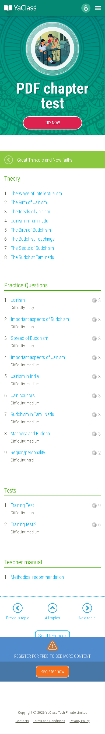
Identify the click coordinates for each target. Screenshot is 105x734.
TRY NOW (52, 122)
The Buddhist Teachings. (33, 239)
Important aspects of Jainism (38, 357)
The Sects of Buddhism (32, 248)
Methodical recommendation (37, 577)
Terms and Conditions (49, 721)
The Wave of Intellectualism (36, 193)
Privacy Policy (80, 721)
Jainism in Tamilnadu (29, 221)
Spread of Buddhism (29, 338)
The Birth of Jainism (29, 202)
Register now (52, 671)
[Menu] (98, 8)
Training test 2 (24, 524)
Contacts (22, 721)
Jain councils (23, 395)
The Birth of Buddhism (31, 230)
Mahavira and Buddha (30, 433)
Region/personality (28, 452)
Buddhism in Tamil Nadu (32, 414)
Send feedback (52, 636)
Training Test (22, 505)
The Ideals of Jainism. (31, 211)
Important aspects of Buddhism (40, 319)
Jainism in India (25, 376)
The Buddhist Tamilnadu (32, 257)
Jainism (18, 300)
